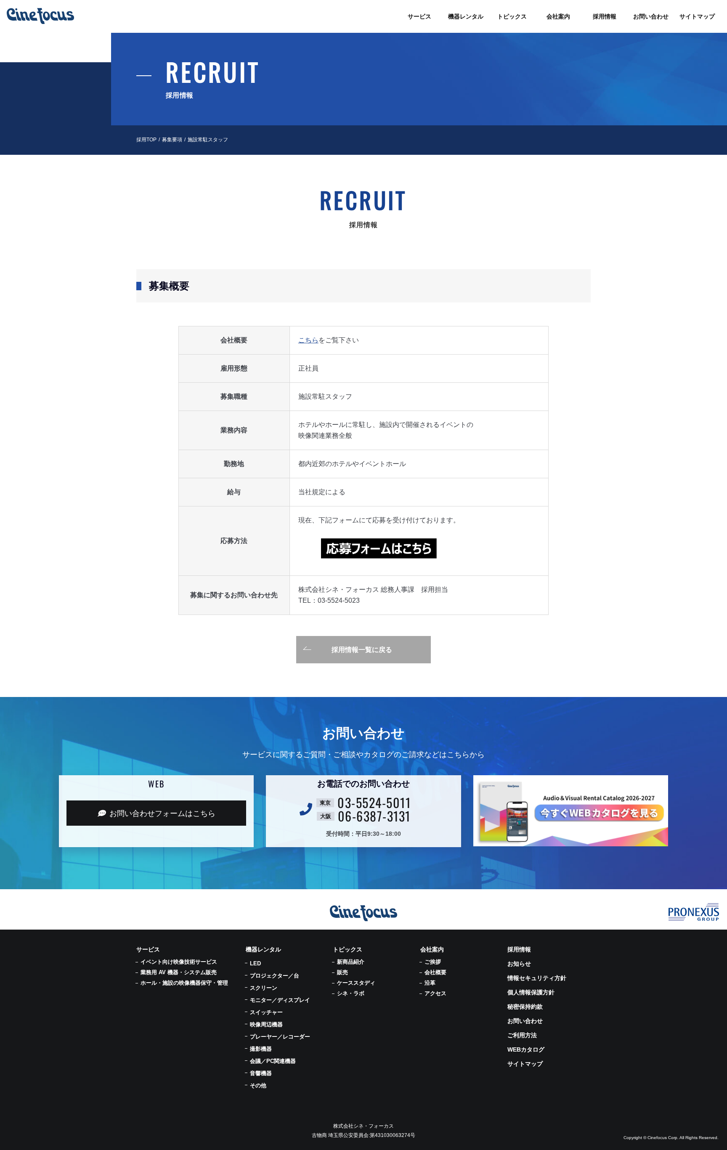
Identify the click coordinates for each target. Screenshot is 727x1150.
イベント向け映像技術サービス (179, 962)
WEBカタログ (525, 1049)
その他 (258, 1085)
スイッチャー (266, 1012)
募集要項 (172, 140)
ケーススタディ (356, 983)
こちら (308, 340)
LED (255, 963)
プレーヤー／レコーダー (280, 1036)
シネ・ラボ (350, 993)
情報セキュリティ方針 (536, 978)
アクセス (435, 993)
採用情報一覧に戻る (362, 649)
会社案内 (432, 949)
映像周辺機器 (266, 1024)
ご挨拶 (433, 962)
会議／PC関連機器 (273, 1061)
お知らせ (519, 964)
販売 (342, 972)
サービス (148, 949)
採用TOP (146, 140)
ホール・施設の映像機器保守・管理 (184, 983)
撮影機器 (261, 1049)
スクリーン (263, 988)
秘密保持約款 (525, 1007)
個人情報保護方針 (531, 992)
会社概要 (435, 972)
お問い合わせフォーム (162, 813)
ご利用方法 (522, 1035)
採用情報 (519, 949)
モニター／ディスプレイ (280, 1000)
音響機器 (261, 1073)
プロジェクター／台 (274, 975)
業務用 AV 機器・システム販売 (179, 972)
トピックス (347, 949)
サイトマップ (525, 1064)
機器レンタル (263, 949)
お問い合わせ (525, 1021)
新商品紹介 (350, 962)
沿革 (430, 983)
